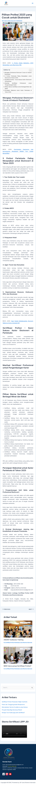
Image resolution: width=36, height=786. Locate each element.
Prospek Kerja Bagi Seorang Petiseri (12, 710)
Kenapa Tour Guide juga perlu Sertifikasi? (13, 712)
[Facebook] (4, 774)
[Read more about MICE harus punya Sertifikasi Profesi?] (18, 655)
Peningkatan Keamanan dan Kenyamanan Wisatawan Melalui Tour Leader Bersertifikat (18, 151)
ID (4, 642)
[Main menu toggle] (32, 3)
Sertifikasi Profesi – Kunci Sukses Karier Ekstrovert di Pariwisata (18, 80)
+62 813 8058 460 (12, 766)
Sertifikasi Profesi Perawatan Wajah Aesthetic (14, 702)
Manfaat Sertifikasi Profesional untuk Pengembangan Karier (18, 84)
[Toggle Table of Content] (30, 70)
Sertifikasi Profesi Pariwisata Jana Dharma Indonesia (18, 642)
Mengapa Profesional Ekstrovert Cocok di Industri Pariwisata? (18, 73)
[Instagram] (7, 774)
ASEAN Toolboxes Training (13, 640)
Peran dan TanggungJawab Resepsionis (13, 704)
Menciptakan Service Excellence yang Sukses (15, 707)
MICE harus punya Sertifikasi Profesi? (17, 666)
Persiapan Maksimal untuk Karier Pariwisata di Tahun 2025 (18, 91)
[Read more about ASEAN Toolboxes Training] (18, 629)
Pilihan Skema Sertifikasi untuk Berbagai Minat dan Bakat (18, 87)
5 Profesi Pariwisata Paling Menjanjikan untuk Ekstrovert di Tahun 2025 (18, 76)
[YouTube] (10, 774)
